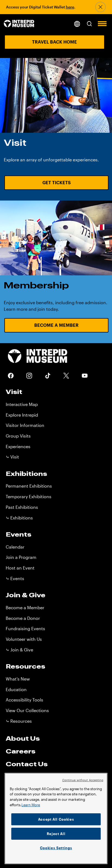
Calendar (15, 546)
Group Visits (18, 435)
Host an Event (20, 567)
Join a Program (21, 557)
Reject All (56, 834)
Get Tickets (56, 182)
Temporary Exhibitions (28, 496)
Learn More (30, 805)
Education (16, 689)
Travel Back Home (54, 41)
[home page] (19, 24)
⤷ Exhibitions (19, 517)
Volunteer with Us (24, 639)
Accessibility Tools (24, 699)
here (70, 7)
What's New (18, 678)
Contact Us (27, 764)
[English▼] (77, 24)
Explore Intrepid (22, 414)
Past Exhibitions (22, 507)
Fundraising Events (25, 628)
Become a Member (56, 325)
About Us (23, 738)
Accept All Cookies (56, 819)
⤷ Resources (19, 721)
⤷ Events (15, 578)
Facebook (11, 376)
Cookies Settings (56, 848)
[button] (89, 24)
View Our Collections (27, 710)
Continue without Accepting (83, 780)
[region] (55, 818)
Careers (20, 751)
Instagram (29, 376)
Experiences (18, 446)
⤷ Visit (12, 456)
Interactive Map (22, 404)
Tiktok (48, 376)
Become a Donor (23, 618)
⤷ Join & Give (19, 649)
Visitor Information (25, 425)
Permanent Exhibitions (29, 485)
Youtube (85, 376)
